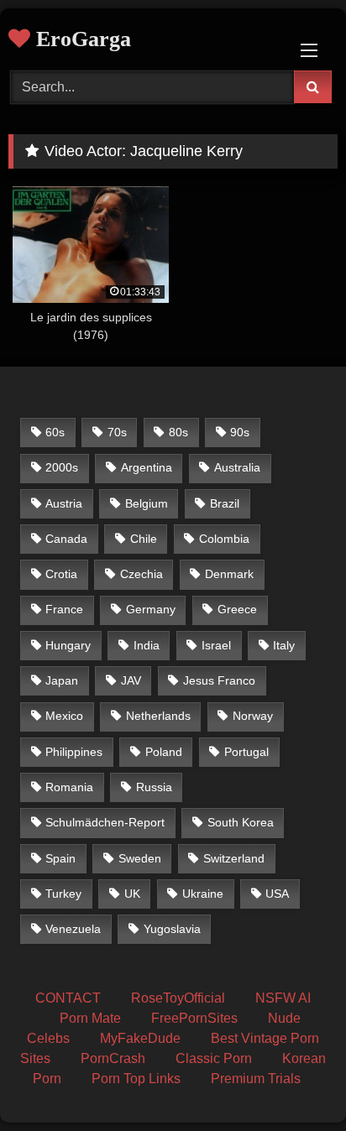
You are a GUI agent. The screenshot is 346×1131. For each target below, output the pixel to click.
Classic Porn (214, 1058)
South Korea (240, 822)
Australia (237, 467)
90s (239, 432)
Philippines (73, 751)
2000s (61, 467)
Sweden (139, 858)
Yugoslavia (172, 929)
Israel (216, 645)
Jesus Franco (219, 680)
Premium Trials (256, 1078)
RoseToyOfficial (178, 998)
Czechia (141, 574)
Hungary (68, 645)
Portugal (246, 751)
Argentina (146, 467)
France (64, 609)
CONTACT (68, 998)
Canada (66, 538)
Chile (143, 538)
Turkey (63, 893)
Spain (60, 858)
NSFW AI (283, 998)
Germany (151, 609)
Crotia (61, 574)
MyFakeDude (140, 1038)
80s (178, 432)
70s (117, 432)
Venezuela (73, 929)
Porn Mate (90, 1018)
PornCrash (113, 1058)
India (147, 645)
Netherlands (158, 715)
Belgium (146, 503)
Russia (154, 787)
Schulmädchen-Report (105, 822)
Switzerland (234, 858)
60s (55, 432)
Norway (253, 715)
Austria (63, 503)
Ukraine (202, 893)
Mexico (64, 715)
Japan (61, 680)
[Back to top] (293, 1081)
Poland (163, 751)
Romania (69, 787)
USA (277, 893)
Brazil (224, 503)
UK (132, 893)
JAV (131, 680)
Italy (284, 645)
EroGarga (80, 39)
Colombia (224, 538)
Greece (237, 609)
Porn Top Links (136, 1078)
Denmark (229, 574)
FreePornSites (194, 1018)
